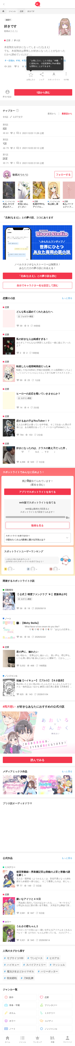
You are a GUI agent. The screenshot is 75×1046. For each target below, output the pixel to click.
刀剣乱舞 (27, 978)
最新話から (67, 113)
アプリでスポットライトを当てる (37, 491)
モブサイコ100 (13, 958)
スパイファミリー (34, 964)
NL (18, 60)
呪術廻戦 (10, 978)
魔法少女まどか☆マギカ (19, 971)
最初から (52, 113)
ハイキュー (11, 964)
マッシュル (57, 964)
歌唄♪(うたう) (10, 30)
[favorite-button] (30, 74)
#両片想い (9, 706)
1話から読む (43, 92)
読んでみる (37, 760)
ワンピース (35, 958)
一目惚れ (10, 60)
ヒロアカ (53, 958)
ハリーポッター (48, 971)
